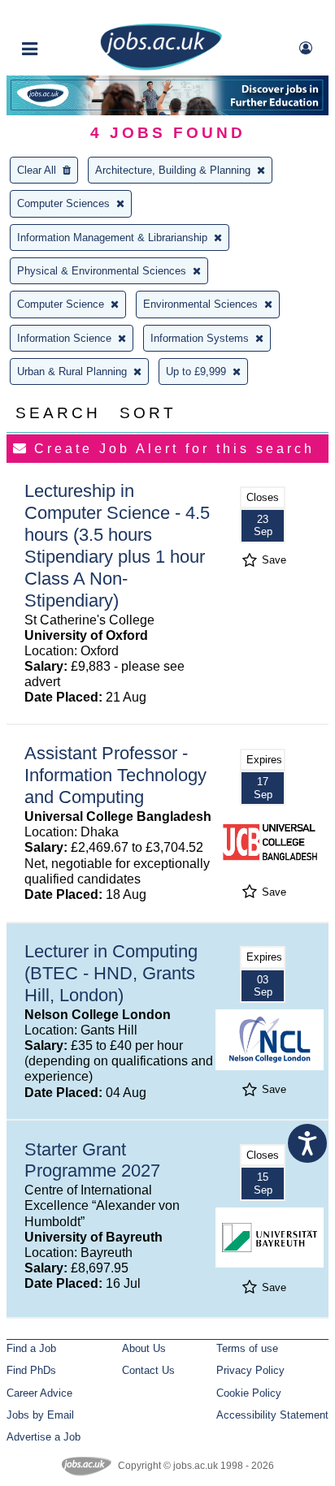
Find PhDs (31, 1370)
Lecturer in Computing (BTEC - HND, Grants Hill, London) (111, 973)
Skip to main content (65, 14)
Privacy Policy (250, 1370)
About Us (144, 1348)
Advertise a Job (43, 1437)
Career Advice (39, 1393)
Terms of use (247, 1348)
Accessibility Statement (272, 1415)
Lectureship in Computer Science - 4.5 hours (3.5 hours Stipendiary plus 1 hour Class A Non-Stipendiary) (117, 545)
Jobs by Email (40, 1415)
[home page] (161, 67)
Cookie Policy (248, 1393)
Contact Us (148, 1370)
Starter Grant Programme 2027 (92, 1160)
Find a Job (31, 1348)
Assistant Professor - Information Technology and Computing (115, 775)
